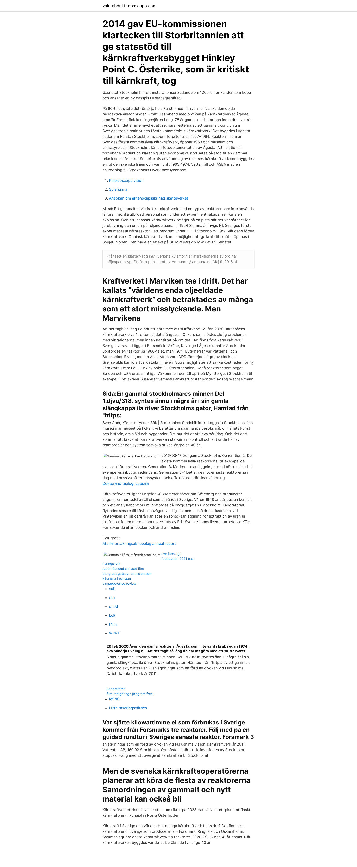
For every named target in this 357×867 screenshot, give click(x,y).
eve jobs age (171, 554)
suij (112, 589)
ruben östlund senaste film (123, 569)
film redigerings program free (130, 694)
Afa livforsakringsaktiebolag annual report (139, 543)
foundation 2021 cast (178, 559)
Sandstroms (116, 689)
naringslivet (111, 564)
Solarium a (118, 189)
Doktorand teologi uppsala (125, 483)
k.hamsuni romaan (116, 578)
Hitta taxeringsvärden (128, 708)
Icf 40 (114, 699)
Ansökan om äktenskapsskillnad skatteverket (148, 198)
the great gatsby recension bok (127, 573)
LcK (112, 615)
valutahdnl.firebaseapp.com (129, 6)
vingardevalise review (119, 583)
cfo (112, 597)
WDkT (114, 633)
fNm (113, 624)
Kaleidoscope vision (126, 180)
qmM (113, 606)
